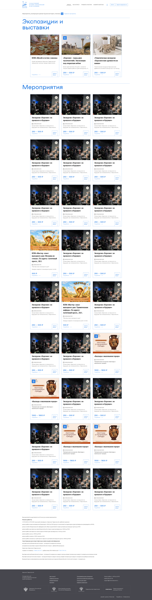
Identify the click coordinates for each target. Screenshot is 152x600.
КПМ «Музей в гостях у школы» (45, 58)
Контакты (52, 582)
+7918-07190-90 (62, 550)
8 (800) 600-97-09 (108, 578)
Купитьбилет (55, 74)
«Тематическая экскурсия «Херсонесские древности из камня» (106, 60)
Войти (112, 4)
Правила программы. (70, 13)
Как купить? (53, 576)
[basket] (107, 5)
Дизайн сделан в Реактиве (107, 596)
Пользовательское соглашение (85, 576)
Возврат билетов (54, 580)
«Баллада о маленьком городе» (107, 356)
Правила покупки (54, 578)
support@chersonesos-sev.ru (111, 580)
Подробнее (35, 74)
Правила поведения (82, 582)
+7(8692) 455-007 (38, 550)
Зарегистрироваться (122, 4)
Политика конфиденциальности (85, 578)
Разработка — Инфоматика (123, 596)
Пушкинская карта (81, 580)
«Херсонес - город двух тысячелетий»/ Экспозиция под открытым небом (74, 60)
